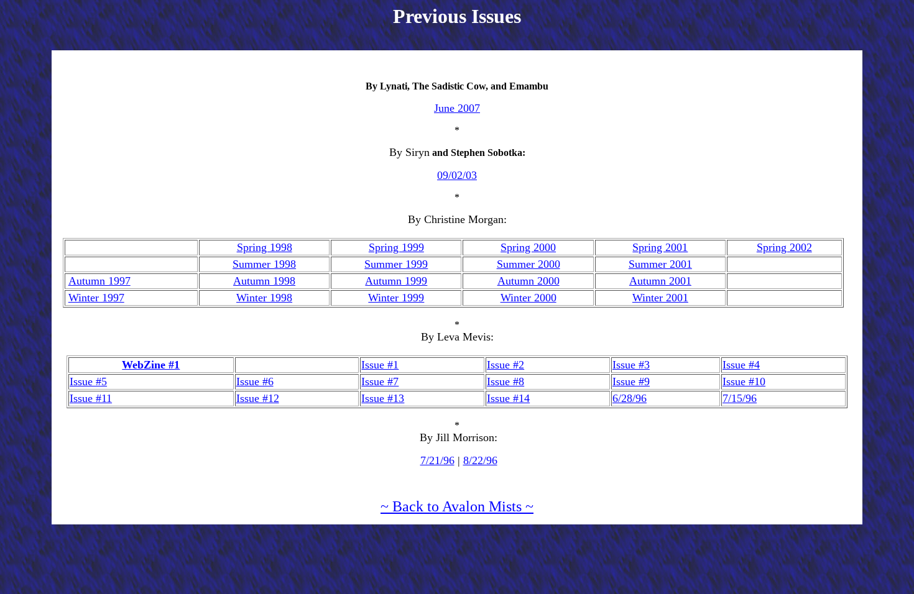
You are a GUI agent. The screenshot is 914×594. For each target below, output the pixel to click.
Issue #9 (631, 381)
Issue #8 (505, 381)
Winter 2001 (660, 297)
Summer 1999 (396, 264)
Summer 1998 (264, 264)
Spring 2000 (528, 247)
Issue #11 (91, 398)
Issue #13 (382, 398)
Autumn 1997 (99, 281)
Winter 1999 (396, 297)
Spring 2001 (660, 247)
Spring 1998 (264, 247)
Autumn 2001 (660, 281)
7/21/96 (437, 460)
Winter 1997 (96, 297)
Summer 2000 (528, 264)
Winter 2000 (528, 297)
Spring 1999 (396, 247)
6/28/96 (629, 398)
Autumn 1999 (396, 281)
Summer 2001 (660, 264)
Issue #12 (257, 398)
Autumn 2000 (528, 281)
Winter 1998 (264, 297)
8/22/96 (480, 460)
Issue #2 (505, 365)
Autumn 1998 (264, 281)
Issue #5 (88, 381)
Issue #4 (741, 365)
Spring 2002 (784, 247)
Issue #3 (631, 365)
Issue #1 (380, 365)
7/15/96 (739, 398)
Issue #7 (380, 381)
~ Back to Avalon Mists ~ (457, 506)
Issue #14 (508, 398)
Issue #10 (743, 381)
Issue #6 (255, 381)
